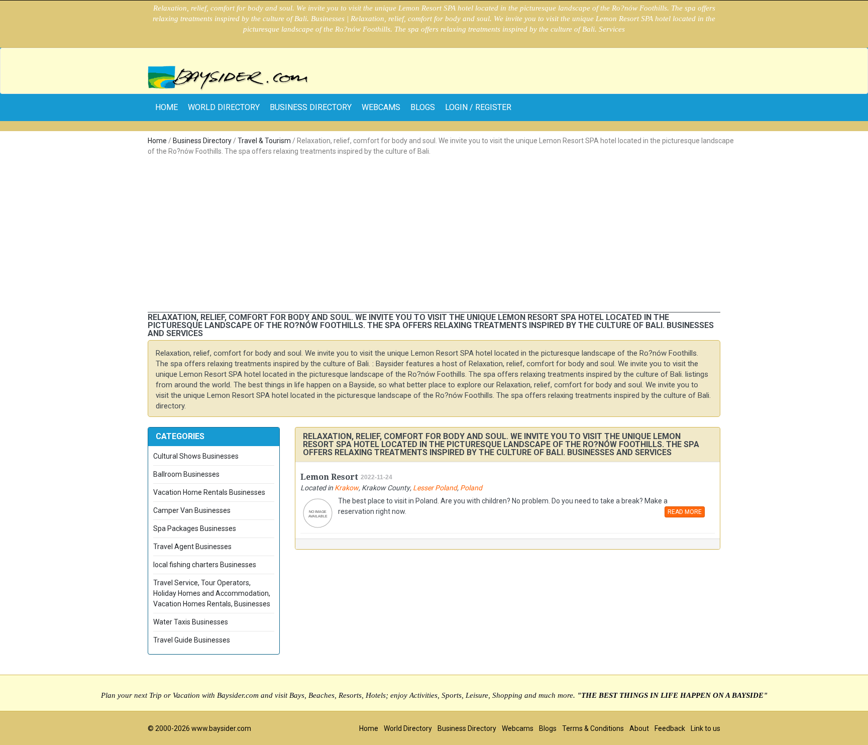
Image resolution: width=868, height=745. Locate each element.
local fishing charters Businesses (204, 565)
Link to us (705, 728)
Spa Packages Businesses (194, 528)
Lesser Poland (435, 488)
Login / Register (478, 107)
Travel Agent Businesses (192, 547)
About (639, 728)
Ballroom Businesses (186, 474)
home (166, 107)
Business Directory (311, 107)
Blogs (422, 107)
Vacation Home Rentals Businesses (209, 492)
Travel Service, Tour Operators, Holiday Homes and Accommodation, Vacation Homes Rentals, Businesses (211, 593)
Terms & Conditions (593, 728)
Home (157, 141)
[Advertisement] (434, 236)
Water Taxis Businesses (190, 622)
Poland (471, 488)
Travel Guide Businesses (191, 640)
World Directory (224, 107)
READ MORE (685, 511)
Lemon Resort (329, 477)
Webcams (381, 107)
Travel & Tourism (264, 141)
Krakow (347, 488)
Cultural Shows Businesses (196, 456)
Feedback (670, 728)
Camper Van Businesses (192, 510)
